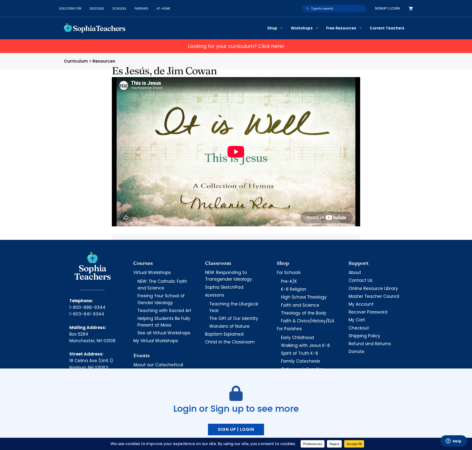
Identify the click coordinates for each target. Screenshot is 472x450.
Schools (119, 8)
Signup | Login (387, 8)
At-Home (163, 8)
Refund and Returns (370, 344)
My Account (361, 304)
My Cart (357, 320)
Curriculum (76, 61)
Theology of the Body (303, 313)
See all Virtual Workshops (163, 333)
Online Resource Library (373, 288)
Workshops (302, 28)
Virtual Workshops (152, 272)
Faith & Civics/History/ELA (307, 321)
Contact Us (360, 280)
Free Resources (341, 28)
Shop (272, 28)
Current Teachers (387, 28)
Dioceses (97, 8)
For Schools (289, 272)
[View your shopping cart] (411, 8)
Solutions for (70, 8)
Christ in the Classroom (230, 342)
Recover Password (368, 312)
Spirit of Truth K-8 (299, 353)
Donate (356, 352)
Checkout (359, 328)
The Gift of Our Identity (233, 318)
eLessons (214, 295)
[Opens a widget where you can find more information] (453, 441)
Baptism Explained (224, 334)
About (355, 272)
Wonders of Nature (229, 326)
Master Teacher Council (374, 296)
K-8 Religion (293, 289)
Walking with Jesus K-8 (305, 345)
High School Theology (304, 297)
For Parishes (289, 329)
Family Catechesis (300, 361)
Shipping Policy (364, 336)
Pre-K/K (289, 281)
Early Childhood (297, 338)
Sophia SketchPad (224, 287)
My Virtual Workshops (155, 341)
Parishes (141, 8)
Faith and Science (300, 305)
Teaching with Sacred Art (164, 311)
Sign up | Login (236, 429)
